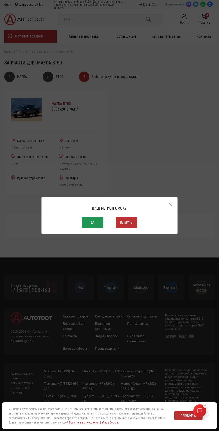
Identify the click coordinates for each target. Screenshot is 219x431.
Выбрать (126, 222)
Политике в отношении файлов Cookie (93, 422)
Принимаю (188, 415)
